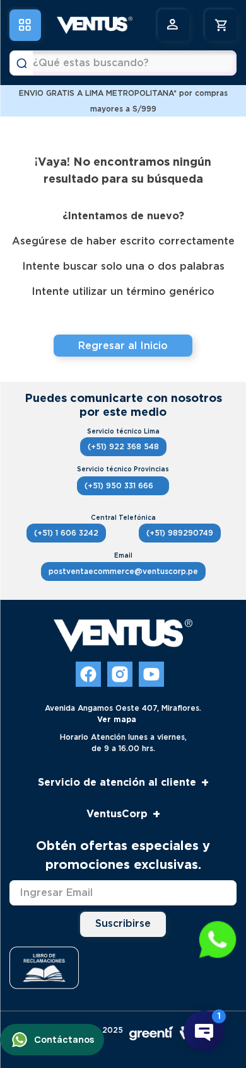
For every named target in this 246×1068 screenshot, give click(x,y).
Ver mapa (116, 719)
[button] (218, 940)
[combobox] (123, 63)
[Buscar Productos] (21, 63)
